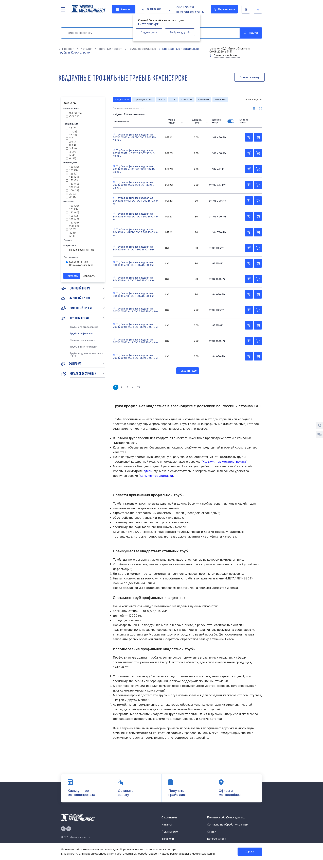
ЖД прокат (75, 363)
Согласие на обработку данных (227, 824)
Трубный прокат (79, 318)
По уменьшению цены (126, 108)
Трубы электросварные (84, 326)
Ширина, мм (197, 121)
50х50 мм (203, 99)
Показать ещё (187, 370)
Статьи (211, 831)
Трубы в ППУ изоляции (83, 346)
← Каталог (84, 48)
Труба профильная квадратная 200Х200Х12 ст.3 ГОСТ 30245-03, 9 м (135, 310)
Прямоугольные (143, 99)
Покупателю (170, 831)
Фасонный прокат (81, 308)
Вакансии (168, 838)
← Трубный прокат (108, 48)
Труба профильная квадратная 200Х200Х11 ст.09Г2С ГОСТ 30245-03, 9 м (134, 153)
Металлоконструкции (83, 373)
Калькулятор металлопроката (224, 461)
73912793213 (185, 7)
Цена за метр (216, 121)
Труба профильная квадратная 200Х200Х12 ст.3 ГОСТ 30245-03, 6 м (135, 341)
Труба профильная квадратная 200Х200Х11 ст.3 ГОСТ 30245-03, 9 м (135, 325)
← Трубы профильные (140, 48)
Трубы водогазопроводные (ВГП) (86, 354)
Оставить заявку (249, 77)
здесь (147, 471)
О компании (169, 817)
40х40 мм (186, 99)
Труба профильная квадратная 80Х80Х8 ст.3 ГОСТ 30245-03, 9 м (133, 263)
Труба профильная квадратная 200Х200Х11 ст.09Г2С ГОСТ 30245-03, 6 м (134, 185)
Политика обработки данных (226, 817)
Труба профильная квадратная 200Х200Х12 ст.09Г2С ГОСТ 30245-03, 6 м (134, 169)
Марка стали (171, 121)
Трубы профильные (81, 333)
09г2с (161, 99)
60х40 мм (220, 99)
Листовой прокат (79, 298)
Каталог (125, 9)
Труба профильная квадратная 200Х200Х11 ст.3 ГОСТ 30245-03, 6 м (135, 356)
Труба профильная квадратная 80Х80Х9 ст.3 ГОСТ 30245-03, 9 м (133, 248)
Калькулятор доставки (156, 475)
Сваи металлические (82, 340)
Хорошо (250, 851)
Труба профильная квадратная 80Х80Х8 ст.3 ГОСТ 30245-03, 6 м (133, 294)
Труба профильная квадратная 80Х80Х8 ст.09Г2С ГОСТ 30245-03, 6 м (135, 232)
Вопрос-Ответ (216, 838)
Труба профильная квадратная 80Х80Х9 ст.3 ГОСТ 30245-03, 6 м (133, 279)
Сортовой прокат (80, 288)
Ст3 (173, 99)
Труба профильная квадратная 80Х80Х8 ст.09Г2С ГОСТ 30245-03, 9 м (135, 200)
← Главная (66, 48)
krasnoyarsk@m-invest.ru (190, 11)
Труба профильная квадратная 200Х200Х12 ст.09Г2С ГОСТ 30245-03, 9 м (134, 137)
